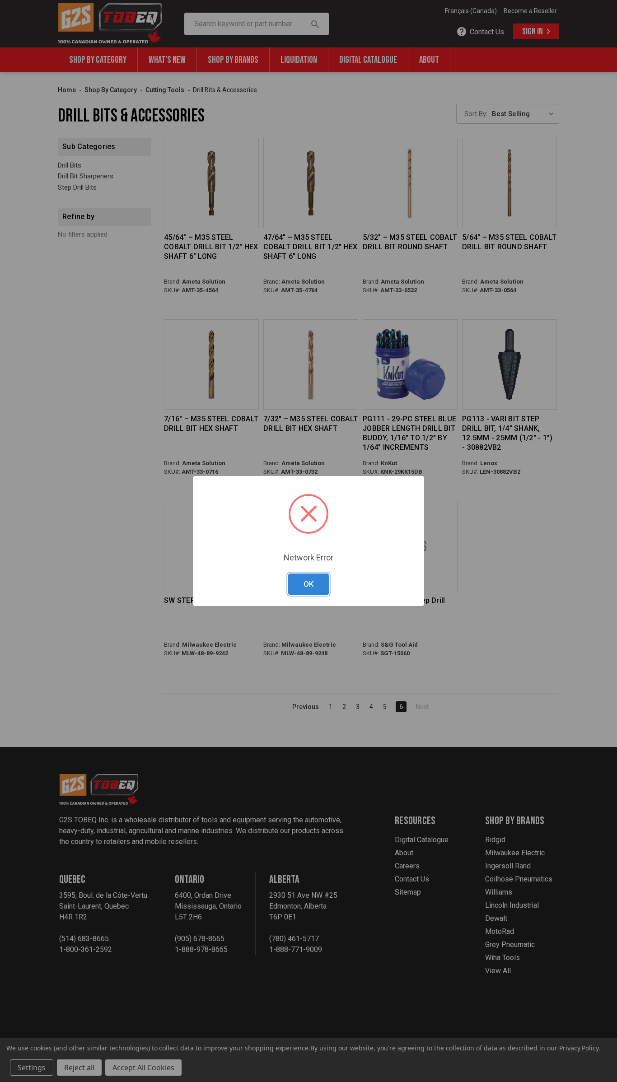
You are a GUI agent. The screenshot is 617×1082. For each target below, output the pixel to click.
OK (308, 583)
